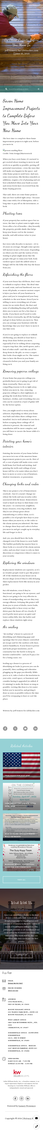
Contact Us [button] (21, 955)
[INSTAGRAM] (21, 1098)
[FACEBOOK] (15, 1098)
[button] (38, 89)
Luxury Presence (27, 1106)
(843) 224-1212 (13, 991)
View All (21, 880)
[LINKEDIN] (27, 1098)
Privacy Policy (31, 1118)
